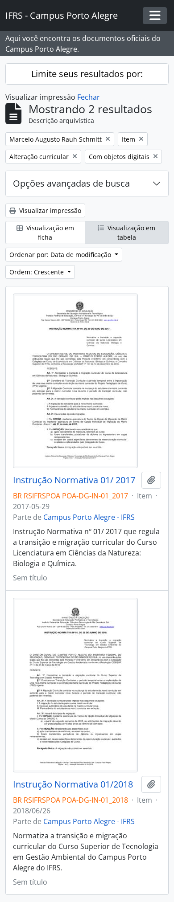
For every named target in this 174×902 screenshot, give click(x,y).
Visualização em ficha (49, 232)
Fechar (88, 97)
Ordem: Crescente (37, 272)
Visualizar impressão (49, 210)
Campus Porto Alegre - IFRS (89, 517)
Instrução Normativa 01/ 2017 (74, 480)
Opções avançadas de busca (71, 183)
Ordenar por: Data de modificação (61, 254)
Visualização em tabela (130, 232)
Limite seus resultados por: (87, 74)
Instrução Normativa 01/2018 (73, 784)
